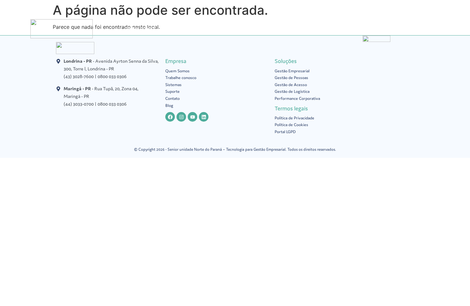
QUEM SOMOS (141, 29)
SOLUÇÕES (178, 29)
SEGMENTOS (252, 29)
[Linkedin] (203, 117)
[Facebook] (170, 117)
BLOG (288, 29)
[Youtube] (192, 117)
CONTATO (402, 29)
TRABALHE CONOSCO (358, 29)
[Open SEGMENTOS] (270, 29)
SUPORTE (315, 29)
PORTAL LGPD (214, 29)
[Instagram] (181, 117)
